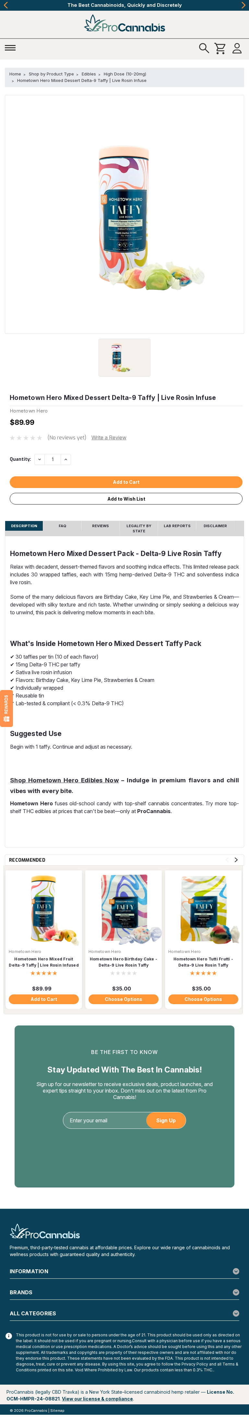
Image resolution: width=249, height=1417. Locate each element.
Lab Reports (177, 526)
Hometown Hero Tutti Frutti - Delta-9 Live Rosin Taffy (203, 962)
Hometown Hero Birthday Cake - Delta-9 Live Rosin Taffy (123, 962)
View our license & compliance (97, 1398)
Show (6, 708)
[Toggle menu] (12, 46)
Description (24, 526)
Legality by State (138, 529)
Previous (5, 5)
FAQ (62, 526)
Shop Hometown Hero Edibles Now (64, 780)
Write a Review (108, 437)
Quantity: (20, 459)
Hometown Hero (25, 951)
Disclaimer (215, 526)
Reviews (100, 526)
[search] (204, 48)
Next (243, 5)
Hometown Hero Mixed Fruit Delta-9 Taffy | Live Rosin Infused (44, 962)
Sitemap (57, 1410)
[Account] (237, 48)
